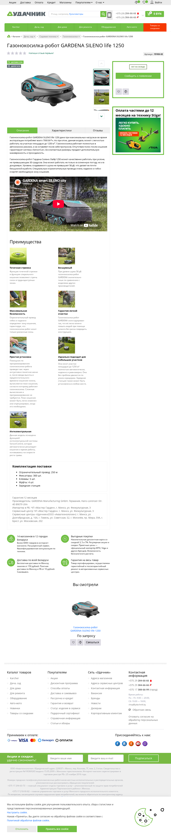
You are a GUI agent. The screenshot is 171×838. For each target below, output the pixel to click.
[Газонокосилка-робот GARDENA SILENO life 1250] (85, 608)
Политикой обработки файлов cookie (28, 820)
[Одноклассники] (131, 743)
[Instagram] (144, 743)
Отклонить (21, 828)
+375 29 (139, 680)
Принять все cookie (57, 828)
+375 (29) (126, 13)
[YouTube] (138, 743)
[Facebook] (117, 743)
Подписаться (143, 758)
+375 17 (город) (143, 689)
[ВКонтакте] (124, 743)
